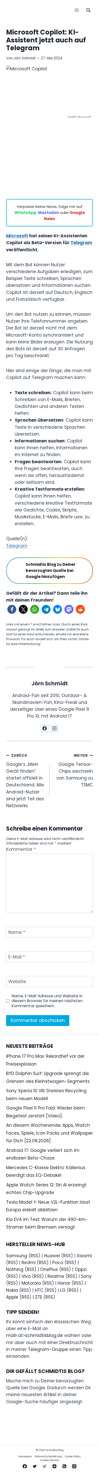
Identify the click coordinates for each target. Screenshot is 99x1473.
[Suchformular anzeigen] (88, 10)
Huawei (52, 1256)
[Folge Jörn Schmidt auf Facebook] (44, 728)
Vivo (26, 1276)
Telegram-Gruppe (48, 1349)
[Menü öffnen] (76, 10)
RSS (34, 1256)
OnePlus (49, 1269)
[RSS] (64, 1466)
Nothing (14, 1269)
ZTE (38, 1297)
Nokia (12, 1290)
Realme (55, 1276)
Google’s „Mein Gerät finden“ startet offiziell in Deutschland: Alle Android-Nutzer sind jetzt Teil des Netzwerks (25, 781)
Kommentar (21, 849)
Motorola (31, 1283)
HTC (39, 1290)
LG (62, 1290)
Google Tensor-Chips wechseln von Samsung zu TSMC (74, 770)
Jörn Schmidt (24, 58)
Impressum (25, 1456)
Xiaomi (84, 1256)
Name (16, 932)
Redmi (29, 1263)
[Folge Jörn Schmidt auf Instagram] (54, 728)
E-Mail (16, 957)
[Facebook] (24, 1466)
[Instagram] (74, 1466)
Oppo (81, 1269)
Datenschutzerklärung (48, 1456)
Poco (57, 1263)
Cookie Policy (73, 1456)
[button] (11, 609)
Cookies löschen (49, 1460)
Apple (12, 1297)
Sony (86, 1276)
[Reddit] (54, 1466)
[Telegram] (44, 1466)
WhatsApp (25, 212)
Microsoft (17, 236)
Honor (64, 1283)
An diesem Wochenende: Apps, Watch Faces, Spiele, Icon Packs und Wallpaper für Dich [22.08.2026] (49, 1133)
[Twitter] (34, 1466)
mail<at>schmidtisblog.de (34, 1335)
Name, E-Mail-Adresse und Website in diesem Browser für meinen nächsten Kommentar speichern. (47, 1001)
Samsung (16, 1256)
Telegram (81, 243)
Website (17, 982)
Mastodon (48, 212)
